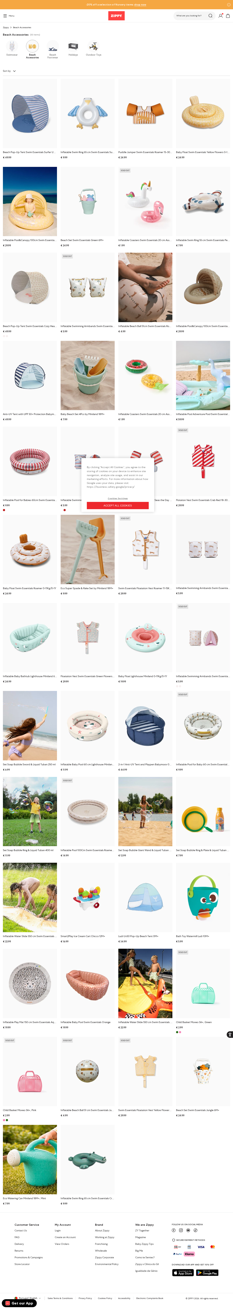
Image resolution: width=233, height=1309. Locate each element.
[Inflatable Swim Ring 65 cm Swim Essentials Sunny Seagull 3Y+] (88, 113)
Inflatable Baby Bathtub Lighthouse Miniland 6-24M (32, 676)
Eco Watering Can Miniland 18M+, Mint (24, 1198)
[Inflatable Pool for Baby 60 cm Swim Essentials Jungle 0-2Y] (203, 725)
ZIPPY (191, 1298)
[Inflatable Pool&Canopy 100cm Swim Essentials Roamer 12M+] (203, 287)
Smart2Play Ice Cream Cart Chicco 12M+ (83, 936)
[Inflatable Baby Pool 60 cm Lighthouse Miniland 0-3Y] (88, 725)
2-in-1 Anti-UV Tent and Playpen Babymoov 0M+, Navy (149, 764)
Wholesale (101, 1250)
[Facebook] (173, 1230)
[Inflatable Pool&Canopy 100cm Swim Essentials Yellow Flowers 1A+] (30, 201)
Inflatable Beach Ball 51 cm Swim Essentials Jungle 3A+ (91, 1110)
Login (58, 1230)
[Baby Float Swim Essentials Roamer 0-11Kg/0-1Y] (30, 549)
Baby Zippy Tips (144, 1244)
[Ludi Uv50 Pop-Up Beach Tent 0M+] (145, 897)
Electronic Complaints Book (149, 1298)
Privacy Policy (85, 1298)
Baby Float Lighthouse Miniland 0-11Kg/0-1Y (142, 676)
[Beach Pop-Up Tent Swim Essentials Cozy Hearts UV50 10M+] (30, 287)
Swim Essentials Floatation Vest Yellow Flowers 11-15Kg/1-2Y (151, 1110)
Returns (19, 1250)
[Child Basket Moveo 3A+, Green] (203, 983)
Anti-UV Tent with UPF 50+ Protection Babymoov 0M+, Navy (37, 414)
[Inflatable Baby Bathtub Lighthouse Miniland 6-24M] (30, 637)
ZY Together (142, 1230)
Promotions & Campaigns (29, 1257)
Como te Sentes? (145, 1257)
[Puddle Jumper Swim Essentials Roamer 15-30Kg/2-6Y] (145, 113)
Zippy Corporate (104, 1257)
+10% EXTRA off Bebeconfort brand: (124, 4)
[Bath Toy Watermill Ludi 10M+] (203, 897)
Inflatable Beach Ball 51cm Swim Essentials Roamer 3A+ (149, 326)
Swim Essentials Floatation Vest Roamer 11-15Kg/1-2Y (147, 588)
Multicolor (7, 336)
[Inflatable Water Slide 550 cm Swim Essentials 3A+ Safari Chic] (30, 897)
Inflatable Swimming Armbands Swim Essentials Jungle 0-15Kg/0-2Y (99, 326)
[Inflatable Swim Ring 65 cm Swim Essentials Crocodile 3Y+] (88, 1159)
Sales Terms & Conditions (60, 1298)
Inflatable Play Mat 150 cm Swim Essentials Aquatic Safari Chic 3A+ (40, 1022)
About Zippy (102, 1230)
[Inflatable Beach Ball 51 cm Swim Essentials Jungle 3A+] (88, 1071)
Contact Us (21, 1230)
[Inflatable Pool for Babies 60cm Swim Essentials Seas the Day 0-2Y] (30, 461)
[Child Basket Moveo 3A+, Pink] (30, 1071)
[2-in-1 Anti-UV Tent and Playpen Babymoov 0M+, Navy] (145, 725)
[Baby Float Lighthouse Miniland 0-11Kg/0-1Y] (145, 637)
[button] (194, 15)
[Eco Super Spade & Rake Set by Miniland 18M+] (88, 549)
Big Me (139, 1250)
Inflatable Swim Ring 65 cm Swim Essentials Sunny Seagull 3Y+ (95, 152)
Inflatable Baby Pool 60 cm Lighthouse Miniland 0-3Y (90, 764)
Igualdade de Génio (146, 1271)
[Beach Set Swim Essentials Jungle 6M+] (203, 1071)
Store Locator (22, 1264)
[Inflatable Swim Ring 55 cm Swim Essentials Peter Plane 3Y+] (203, 201)
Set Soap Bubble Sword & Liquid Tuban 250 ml (29, 764)
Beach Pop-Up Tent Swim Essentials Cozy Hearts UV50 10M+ (37, 326)
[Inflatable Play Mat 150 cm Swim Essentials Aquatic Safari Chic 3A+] (30, 983)
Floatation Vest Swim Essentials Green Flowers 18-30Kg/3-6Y (95, 676)
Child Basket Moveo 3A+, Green (194, 1022)
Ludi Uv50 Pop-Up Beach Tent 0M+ (138, 936)
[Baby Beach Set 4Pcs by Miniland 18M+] (88, 375)
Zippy (6, 27)
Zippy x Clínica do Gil (147, 1264)
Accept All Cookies (118, 505)
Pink (180, 1032)
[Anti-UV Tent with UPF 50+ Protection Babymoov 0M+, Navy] (30, 375)
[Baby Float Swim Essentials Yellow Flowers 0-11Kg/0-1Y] (203, 113)
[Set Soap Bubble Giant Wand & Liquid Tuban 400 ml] (145, 811)
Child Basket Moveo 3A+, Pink (19, 1110)
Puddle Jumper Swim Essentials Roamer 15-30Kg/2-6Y (149, 152)
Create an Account (65, 1237)
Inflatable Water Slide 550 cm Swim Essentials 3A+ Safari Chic (37, 936)
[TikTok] (195, 1230)
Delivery (19, 1244)
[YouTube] (188, 1230)
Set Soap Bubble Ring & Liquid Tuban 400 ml (28, 850)
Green (7, 1120)
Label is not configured (122, 162)
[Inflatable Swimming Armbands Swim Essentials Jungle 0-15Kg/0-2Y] (88, 287)
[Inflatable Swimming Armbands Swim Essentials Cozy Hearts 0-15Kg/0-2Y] (203, 637)
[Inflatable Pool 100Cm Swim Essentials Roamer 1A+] (88, 811)
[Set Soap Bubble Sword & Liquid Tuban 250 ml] (30, 725)
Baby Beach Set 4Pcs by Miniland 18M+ (82, 414)
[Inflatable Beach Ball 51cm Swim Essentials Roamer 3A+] (145, 287)
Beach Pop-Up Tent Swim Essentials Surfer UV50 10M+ (34, 152)
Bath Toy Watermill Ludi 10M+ (192, 936)
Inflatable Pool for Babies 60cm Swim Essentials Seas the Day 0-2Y (40, 500)
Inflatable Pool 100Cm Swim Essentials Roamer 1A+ (89, 850)
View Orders (62, 1244)
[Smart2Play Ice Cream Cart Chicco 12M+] (88, 897)
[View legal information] (4, 4)
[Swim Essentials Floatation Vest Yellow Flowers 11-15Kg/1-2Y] (145, 1071)
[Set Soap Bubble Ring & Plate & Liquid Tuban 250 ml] (203, 811)
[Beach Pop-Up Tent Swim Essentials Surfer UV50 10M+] (30, 113)
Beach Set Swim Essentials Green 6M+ (82, 240)
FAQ (17, 1237)
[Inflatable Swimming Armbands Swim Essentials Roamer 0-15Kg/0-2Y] (203, 549)
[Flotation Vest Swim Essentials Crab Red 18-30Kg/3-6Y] (203, 461)
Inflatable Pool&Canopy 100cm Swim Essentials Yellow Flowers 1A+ (40, 240)
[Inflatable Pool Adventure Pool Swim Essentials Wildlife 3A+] (203, 375)
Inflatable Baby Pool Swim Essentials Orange (85, 1022)
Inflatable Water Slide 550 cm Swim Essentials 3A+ (146, 1022)
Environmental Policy (107, 1264)
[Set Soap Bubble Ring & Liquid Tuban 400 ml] (30, 811)
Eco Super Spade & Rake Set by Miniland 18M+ (87, 588)
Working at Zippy (104, 1237)
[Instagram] (181, 1230)
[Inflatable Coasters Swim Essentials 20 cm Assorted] (145, 201)
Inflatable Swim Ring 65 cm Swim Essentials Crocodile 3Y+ (93, 1198)
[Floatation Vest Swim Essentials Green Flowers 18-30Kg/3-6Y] (88, 637)
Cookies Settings (118, 498)
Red (65, 510)
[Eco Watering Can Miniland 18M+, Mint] (30, 1159)
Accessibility (124, 1298)
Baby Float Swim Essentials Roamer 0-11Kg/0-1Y (29, 588)
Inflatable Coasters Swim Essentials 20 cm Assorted (147, 240)
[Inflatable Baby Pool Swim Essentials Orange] (88, 983)
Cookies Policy (105, 1298)
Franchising (101, 1244)
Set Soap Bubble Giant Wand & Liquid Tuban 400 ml (147, 850)
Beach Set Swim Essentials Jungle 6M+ (197, 1110)
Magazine (140, 1237)
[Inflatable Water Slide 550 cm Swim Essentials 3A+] (145, 983)
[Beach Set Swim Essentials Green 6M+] (88, 201)
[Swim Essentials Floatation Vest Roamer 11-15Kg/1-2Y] (145, 549)
